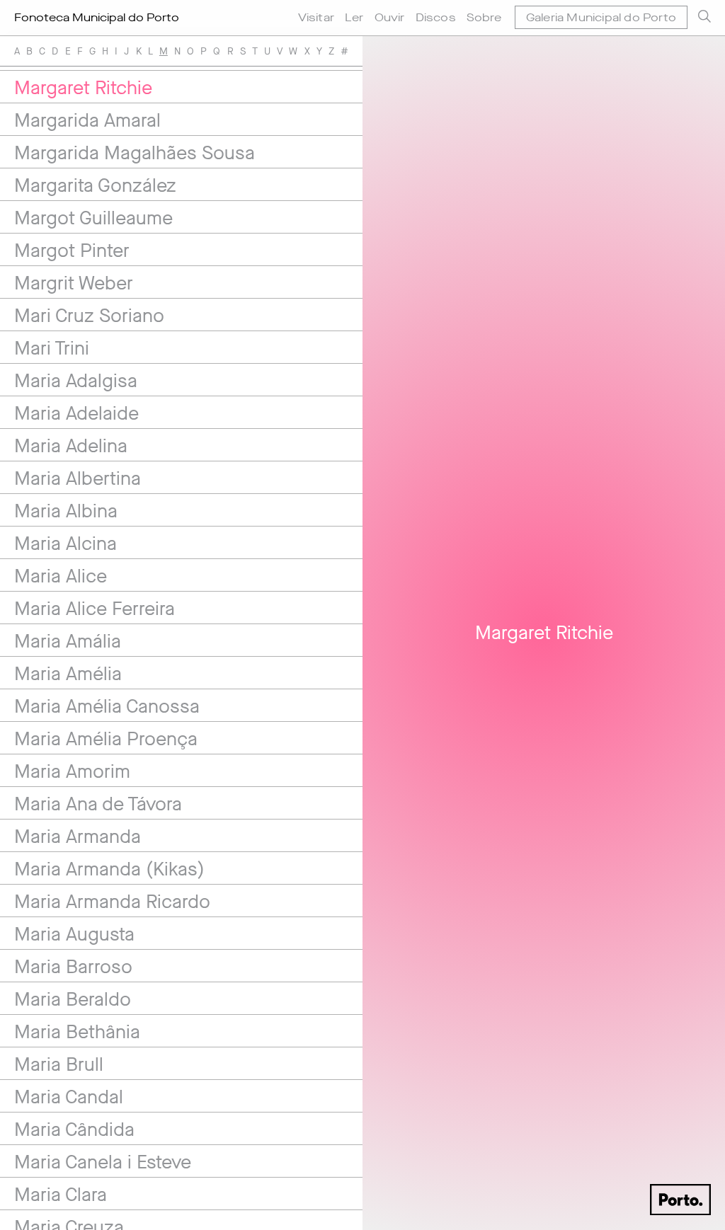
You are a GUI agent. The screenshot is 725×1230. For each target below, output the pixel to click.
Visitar (316, 17)
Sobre (484, 17)
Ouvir (390, 17)
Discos (436, 17)
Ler (354, 17)
